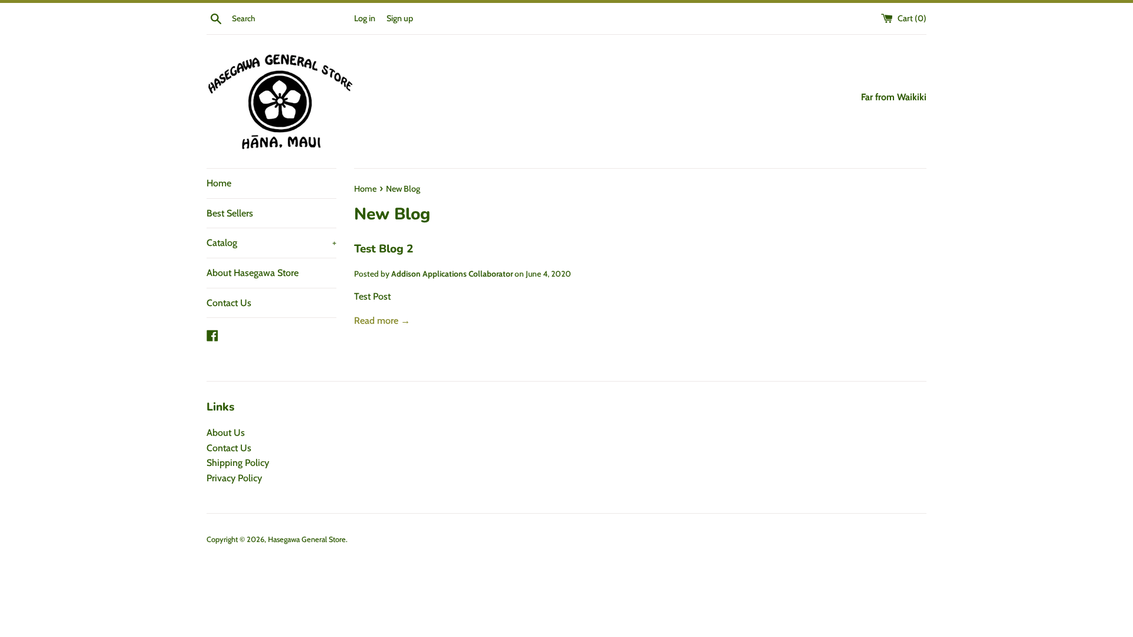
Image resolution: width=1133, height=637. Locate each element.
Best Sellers (230, 213)
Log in (364, 18)
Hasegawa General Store (307, 539)
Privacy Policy (234, 478)
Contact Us (229, 302)
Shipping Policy (238, 462)
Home (219, 183)
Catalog (271, 242)
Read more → (382, 320)
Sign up (400, 18)
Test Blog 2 (383, 249)
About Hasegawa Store (253, 272)
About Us (226, 432)
